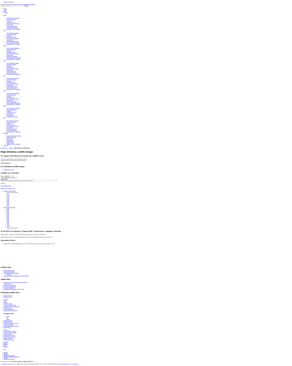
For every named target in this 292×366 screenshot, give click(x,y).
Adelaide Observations (12, 86)
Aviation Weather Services (10, 332)
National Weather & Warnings (14, 136)
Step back (3, 186)
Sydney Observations (12, 26)
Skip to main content (9, 2)
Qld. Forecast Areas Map (13, 53)
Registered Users (8, 297)
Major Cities (10, 138)
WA (5, 60)
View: (2, 177)
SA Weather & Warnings (13, 78)
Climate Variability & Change (11, 323)
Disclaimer (64, 364)
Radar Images (10, 140)
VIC (5, 30)
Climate (5, 302)
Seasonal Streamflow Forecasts (11, 326)
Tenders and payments (9, 339)
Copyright (4, 364)
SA (4, 75)
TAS (5, 90)
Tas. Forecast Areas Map (13, 99)
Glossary (6, 358)
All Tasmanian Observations (13, 103)
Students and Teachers (9, 359)
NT (4, 118)
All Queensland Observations (14, 57)
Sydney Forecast (11, 22)
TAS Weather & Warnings (13, 93)
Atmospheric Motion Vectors (10, 289)
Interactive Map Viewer (9, 288)
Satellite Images (10, 142)
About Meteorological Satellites (11, 273)
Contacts (6, 12)
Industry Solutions (8, 338)
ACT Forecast (10, 114)
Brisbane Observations (12, 56)
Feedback (6, 354)
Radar (8, 316)
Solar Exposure (7, 283)
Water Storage (7, 327)
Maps (8, 319)
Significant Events (8, 295)
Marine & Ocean (8, 307)
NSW (5, 15)
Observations (10, 25)
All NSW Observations (12, 27)
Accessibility (75, 364)
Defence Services (8, 334)
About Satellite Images (9, 271)
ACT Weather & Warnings (13, 108)
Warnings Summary (11, 19)
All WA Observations (12, 73)
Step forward (8, 186)
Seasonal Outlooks (8, 322)
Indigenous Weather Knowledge (11, 356)
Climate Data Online (9, 324)
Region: (2, 176)
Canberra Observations (12, 116)
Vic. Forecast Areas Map (13, 38)
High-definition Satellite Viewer (46, 243)
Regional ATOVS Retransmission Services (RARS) (16, 276)
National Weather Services (10, 331)
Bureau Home (4, 148)
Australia (6, 133)
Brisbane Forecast (11, 52)
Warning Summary (11, 122)
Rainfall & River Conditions (13, 29)
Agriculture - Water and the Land (12, 306)
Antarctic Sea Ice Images (10, 285)
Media (5, 11)
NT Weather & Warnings (13, 120)
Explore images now (5, 163)
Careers (5, 352)
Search (2, 6)
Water (5, 301)
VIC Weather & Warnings (13, 33)
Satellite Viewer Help (9, 169)
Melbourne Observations (13, 41)
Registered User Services (10, 337)
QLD (5, 45)
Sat (7, 318)
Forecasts (9, 20)
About (5, 10)
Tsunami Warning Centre (10, 305)
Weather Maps (10, 141)
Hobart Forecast (10, 97)
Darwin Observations (12, 129)
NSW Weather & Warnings (13, 18)
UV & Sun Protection (9, 309)
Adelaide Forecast (11, 82)
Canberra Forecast (11, 112)
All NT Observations (12, 130)
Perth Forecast (10, 67)
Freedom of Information (9, 355)
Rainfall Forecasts (8, 320)
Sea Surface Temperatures (10, 286)
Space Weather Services (9, 335)
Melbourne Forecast (11, 37)
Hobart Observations (12, 101)
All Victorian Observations (13, 42)
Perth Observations (11, 71)
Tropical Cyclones (8, 303)
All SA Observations (12, 88)
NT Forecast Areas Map (12, 126)
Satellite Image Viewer (9, 270)
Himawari (9, 274)
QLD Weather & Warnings (13, 48)
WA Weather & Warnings (13, 63)
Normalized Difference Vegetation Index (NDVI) (15, 282)
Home (5, 8)
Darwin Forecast (11, 125)
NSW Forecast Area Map (13, 23)
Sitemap (6, 353)
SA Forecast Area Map (12, 83)
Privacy (69, 364)
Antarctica (6, 145)
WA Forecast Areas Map (12, 68)
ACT (5, 105)
